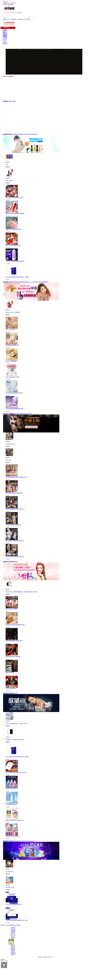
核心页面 (13, 928)
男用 (4, 32)
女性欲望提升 (35, 282)
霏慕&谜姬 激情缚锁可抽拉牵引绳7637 (14, 640)
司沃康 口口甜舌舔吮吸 (11, 361)
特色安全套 (31, 841)
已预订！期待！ (9, 180)
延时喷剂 (5, 19)
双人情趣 (5, 33)
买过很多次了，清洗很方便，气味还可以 (15, 739)
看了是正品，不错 (10, 887)
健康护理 (31, 134)
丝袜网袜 (21, 19)
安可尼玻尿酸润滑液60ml (11, 804)
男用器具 (5, 29)
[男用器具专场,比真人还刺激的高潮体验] (40, 144)
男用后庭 (21, 134)
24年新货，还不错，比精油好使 (13, 312)
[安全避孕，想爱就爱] (40, 851)
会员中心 (13, 954)
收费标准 (13, 949)
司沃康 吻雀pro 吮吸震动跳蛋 (12, 345)
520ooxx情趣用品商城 (10, 925)
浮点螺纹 (13, 841)
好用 (7, 164)
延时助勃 (16, 134)
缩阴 (43, 282)
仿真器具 (7, 282)
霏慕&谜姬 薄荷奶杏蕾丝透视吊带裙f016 (15, 556)
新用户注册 (10, 4)
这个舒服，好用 (9, 871)
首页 (4, 30)
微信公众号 (13, 935)
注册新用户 (13, 930)
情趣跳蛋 (9, 19)
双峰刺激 (23, 282)
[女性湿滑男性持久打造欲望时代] (40, 703)
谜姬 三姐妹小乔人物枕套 (11, 608)
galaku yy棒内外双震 (10, 329)
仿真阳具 (25, 19)
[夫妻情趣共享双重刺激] (40, 571)
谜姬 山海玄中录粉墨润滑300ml (13, 836)
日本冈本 (21, 841)
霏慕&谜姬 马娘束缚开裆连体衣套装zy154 (15, 508)
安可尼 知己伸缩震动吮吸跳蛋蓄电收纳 (14, 408)
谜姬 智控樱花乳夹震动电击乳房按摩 (14, 392)
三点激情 (9, 413)
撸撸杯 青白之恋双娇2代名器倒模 (13, 229)
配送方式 (13, 946)
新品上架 (5, 42)
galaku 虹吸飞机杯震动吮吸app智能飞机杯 (15, 261)
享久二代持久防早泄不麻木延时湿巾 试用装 (16, 772)
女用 (4, 34)
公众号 (4, 41)
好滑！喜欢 (8, 460)
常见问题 (13, 933)
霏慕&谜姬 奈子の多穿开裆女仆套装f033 (15, 540)
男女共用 (7, 561)
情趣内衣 (5, 32)
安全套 (4, 39)
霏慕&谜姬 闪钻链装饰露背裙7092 (13, 524)
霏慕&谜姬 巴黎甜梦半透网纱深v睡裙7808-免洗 (16, 477)
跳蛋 (4, 282)
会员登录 (5, 4)
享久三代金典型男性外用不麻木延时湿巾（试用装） (17, 277)
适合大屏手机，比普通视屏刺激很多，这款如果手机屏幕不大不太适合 (22, 591)
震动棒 (17, 19)
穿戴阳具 (35, 134)
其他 (4, 561)
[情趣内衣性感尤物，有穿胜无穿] (40, 423)
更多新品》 (5, 101)
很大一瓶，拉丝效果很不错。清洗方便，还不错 (16, 723)
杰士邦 (27, 841)
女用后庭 (40, 282)
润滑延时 (5, 38)
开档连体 (5, 413)
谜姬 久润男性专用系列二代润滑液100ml (15, 820)
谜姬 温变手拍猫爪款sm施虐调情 (13, 656)
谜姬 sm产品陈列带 (10, 672)
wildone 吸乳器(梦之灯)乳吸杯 (12, 377)
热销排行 (5, 43)
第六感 (24, 841)
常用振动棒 (18, 282)
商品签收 (13, 948)
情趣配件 (30, 413)
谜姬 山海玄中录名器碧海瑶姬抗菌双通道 (15, 213)
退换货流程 (13, 953)
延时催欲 (15, 693)
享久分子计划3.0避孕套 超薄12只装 (14, 904)
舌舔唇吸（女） (28, 282)
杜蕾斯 (17, 841)
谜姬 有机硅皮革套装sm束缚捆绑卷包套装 (15, 624)
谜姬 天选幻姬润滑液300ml (12, 788)
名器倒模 (13, 19)
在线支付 (13, 937)
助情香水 (11, 693)
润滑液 (28, 19)
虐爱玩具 (11, 561)
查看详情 (8, 166)
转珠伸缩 (13, 282)
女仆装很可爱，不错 (10, 444)
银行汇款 (13, 938)
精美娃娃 (12, 134)
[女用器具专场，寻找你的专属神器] (40, 292)
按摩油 (7, 693)
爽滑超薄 (5, 841)
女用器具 (5, 31)
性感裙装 (13, 413)
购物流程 (13, 931)
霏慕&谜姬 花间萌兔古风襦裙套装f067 (14, 492)
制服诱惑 (17, 413)
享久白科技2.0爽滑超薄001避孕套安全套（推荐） (17, 920)
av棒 (10, 282)
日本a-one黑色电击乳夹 (11, 688)
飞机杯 (4, 134)
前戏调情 (15, 561)
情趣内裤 (22, 413)
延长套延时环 (26, 134)
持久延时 (9, 841)
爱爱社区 (18, 925)
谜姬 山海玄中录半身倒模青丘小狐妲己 (14, 197)
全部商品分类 (6, 27)
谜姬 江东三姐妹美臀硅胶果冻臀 (13, 245)
